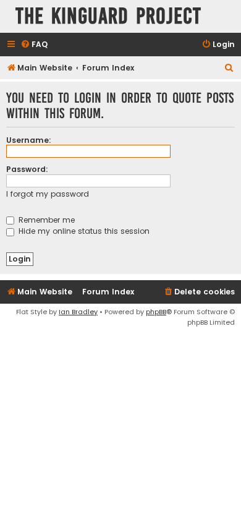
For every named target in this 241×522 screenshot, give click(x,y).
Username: (28, 140)
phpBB (156, 312)
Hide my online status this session (83, 231)
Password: (27, 169)
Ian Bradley (78, 312)
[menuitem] (34, 44)
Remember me (45, 220)
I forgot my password (47, 194)
